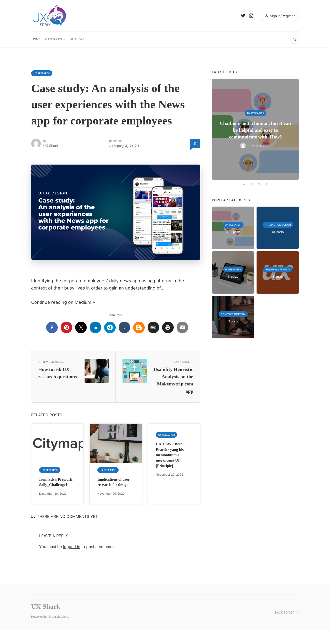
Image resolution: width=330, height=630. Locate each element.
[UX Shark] (49, 16)
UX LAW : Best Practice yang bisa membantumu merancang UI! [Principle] (171, 455)
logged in (71, 546)
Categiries (53, 39)
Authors (77, 39)
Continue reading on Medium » (63, 302)
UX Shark (50, 146)
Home (36, 39)
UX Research (42, 73)
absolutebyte (60, 616)
